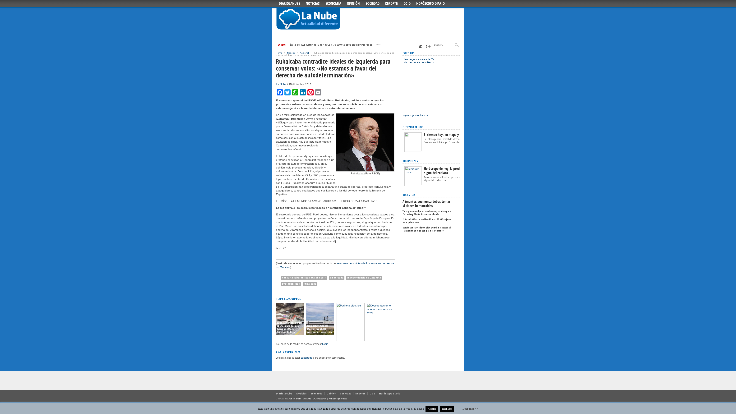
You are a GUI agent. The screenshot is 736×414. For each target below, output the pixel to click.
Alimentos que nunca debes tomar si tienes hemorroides (426, 203)
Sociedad (373, 3)
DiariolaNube (289, 3)
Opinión (353, 3)
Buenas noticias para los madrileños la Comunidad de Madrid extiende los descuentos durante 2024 (380, 327)
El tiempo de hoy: (412, 127)
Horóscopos (410, 161)
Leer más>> (470, 408)
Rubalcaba (310, 283)
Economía (333, 3)
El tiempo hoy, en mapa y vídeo (445, 134)
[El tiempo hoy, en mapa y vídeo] (413, 150)
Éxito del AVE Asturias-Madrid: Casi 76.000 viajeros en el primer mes (331, 45)
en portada (336, 277)
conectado (306, 357)
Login (325, 344)
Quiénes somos (319, 398)
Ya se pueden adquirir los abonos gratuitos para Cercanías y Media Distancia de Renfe (289, 327)
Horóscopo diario (430, 3)
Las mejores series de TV (419, 59)
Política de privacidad (338, 398)
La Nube (281, 84)
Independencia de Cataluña (364, 277)
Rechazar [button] (447, 408)
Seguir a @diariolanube (415, 115)
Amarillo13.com (294, 398)
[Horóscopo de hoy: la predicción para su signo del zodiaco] (413, 184)
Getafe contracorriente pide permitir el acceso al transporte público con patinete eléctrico (350, 327)
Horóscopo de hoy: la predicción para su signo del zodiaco (451, 170)
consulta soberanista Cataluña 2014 (304, 277)
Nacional (304, 52)
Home (279, 52)
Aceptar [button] (432, 408)
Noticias (313, 3)
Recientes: (408, 195)
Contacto (307, 398)
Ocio (407, 3)
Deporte (391, 3)
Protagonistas (291, 283)
